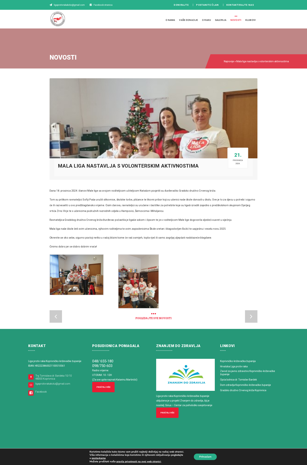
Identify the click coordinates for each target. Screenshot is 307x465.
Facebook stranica (103, 5)
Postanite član (208, 5)
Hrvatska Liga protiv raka (234, 366)
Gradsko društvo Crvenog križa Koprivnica (243, 390)
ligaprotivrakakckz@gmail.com (52, 383)
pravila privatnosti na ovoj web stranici (138, 461)
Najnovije (229, 61)
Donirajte (181, 5)
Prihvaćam (205, 456)
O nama (170, 20)
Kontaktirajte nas (241, 5)
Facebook (41, 391)
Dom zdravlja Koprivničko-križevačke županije (245, 385)
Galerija (220, 20)
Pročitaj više (103, 387)
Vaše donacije (188, 20)
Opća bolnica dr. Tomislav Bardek (238, 379)
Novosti (235, 20)
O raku (206, 20)
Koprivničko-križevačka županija (238, 361)
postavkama (99, 458)
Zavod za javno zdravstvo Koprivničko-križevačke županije (247, 373)
